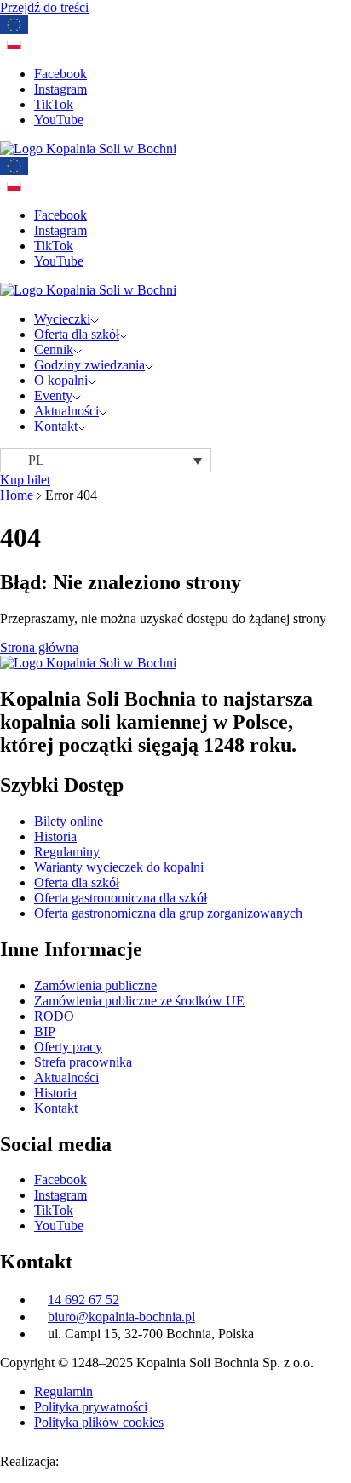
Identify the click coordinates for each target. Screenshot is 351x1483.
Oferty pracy (68, 1046)
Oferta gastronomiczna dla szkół (120, 897)
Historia (55, 836)
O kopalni (61, 380)
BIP (44, 1031)
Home (16, 495)
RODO (54, 1016)
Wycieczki (62, 319)
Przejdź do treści (44, 7)
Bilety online (68, 821)
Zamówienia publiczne (95, 985)
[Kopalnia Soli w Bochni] (88, 148)
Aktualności (66, 411)
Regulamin (63, 1391)
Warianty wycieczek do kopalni (119, 867)
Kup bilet (25, 479)
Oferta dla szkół (76, 334)
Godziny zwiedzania (89, 365)
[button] (105, 460)
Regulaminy (67, 852)
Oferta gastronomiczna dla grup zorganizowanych (168, 913)
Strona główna (39, 647)
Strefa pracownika (83, 1062)
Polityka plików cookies (99, 1422)
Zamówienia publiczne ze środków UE (139, 1000)
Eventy (53, 395)
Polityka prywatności (90, 1407)
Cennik (53, 349)
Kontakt (56, 426)
